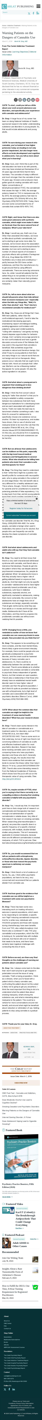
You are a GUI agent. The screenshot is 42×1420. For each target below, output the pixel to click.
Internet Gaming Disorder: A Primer (16, 1117)
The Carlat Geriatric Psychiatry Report (16, 1365)
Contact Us (7, 1328)
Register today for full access (21, 508)
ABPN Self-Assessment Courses (14, 1347)
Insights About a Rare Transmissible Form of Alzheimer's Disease (12, 1271)
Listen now (33, 1239)
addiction (14, 1032)
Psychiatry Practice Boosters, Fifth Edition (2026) (18, 1185)
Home (4, 25)
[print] (33, 100)
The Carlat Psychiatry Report (13, 1355)
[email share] (29, 100)
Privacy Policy (20, 1403)
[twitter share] (16, 100)
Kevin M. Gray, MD (20, 41)
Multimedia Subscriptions (12, 1339)
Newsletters (8, 1337)
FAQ (5, 1326)
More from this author (29, 1055)
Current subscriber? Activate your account (21, 515)
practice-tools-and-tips (28, 1032)
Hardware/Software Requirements (18, 1408)
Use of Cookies (23, 1405)
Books (6, 1342)
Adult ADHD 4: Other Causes (21, 1245)
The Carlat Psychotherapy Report (14, 1368)
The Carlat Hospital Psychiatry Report (16, 1363)
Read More (19, 1228)
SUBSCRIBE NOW (21, 1083)
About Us (7, 1321)
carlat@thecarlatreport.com (12, 1376)
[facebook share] (20, 100)
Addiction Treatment (13, 25)
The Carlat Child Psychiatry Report (15, 1358)
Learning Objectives (20, 52)
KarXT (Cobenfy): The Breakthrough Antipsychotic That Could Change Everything (26, 1218)
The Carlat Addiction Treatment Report (16, 1360)
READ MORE (6, 1197)
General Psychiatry (21, 1208)
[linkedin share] (24, 100)
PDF (37, 100)
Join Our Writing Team (12, 1258)
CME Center (7, 1323)
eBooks (6, 1345)
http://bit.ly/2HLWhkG (11, 779)
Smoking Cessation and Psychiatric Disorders (20, 1107)
